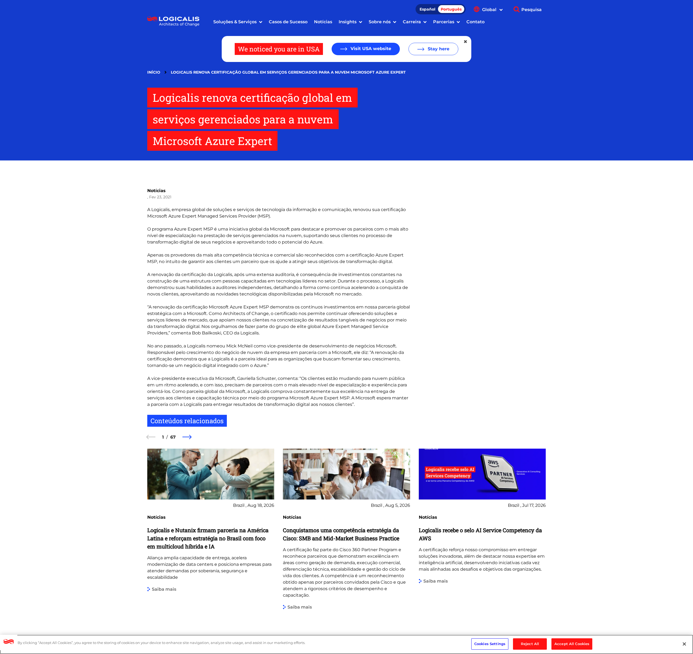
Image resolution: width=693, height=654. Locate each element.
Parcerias (443, 21)
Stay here (437, 48)
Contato (475, 21)
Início (153, 72)
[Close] (684, 644)
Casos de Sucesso (288, 21)
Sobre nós (380, 21)
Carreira (412, 21)
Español (427, 9)
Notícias (323, 21)
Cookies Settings (489, 644)
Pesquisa (531, 9)
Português (451, 9)
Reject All (530, 644)
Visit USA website (370, 48)
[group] (211, 533)
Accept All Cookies (571, 644)
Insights (348, 21)
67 (173, 437)
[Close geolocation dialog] (466, 41)
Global (490, 9)
